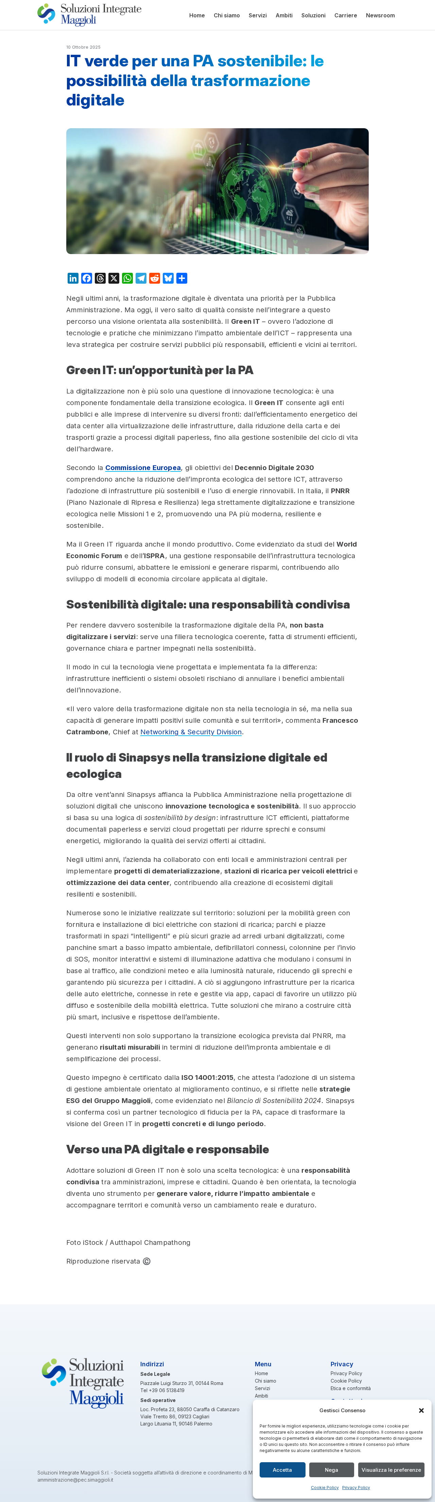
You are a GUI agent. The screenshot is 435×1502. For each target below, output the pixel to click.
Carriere (345, 15)
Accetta (282, 1470)
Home (197, 15)
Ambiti (284, 15)
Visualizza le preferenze (391, 1470)
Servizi (258, 15)
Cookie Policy (325, 1487)
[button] (421, 1410)
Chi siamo (227, 15)
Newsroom (380, 15)
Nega (331, 1470)
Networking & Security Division (191, 732)
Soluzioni (313, 15)
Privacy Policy (356, 1487)
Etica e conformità (351, 1388)
